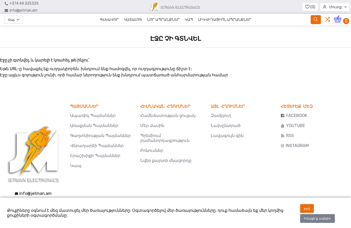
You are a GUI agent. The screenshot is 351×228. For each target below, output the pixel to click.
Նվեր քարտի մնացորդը (165, 160)
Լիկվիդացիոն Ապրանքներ (224, 19)
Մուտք (335, 7)
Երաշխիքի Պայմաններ (95, 155)
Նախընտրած (226, 125)
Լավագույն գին (227, 135)
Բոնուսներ (151, 150)
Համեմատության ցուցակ (168, 115)
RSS (290, 135)
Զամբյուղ (221, 115)
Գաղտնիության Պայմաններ (100, 135)
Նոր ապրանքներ (163, 19)
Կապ (189, 19)
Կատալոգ (133, 19)
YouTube (295, 125)
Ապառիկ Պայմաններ (93, 115)
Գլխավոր (109, 19)
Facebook (296, 115)
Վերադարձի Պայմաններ (97, 145)
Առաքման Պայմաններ (94, 125)
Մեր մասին (152, 125)
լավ (307, 208)
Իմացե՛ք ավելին (317, 218)
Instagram (297, 145)
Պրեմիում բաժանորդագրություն (164, 138)
